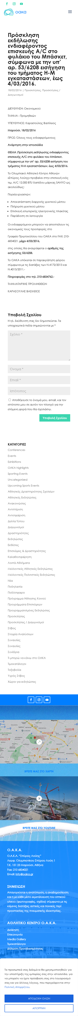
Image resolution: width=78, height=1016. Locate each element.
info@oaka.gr (24, 874)
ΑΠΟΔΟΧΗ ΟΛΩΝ (39, 998)
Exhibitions (14, 462)
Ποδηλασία (15, 586)
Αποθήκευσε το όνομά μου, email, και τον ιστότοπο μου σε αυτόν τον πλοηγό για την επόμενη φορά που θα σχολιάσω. (37, 404)
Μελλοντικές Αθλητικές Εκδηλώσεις (30, 568)
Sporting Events (18, 473)
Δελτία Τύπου (16, 521)
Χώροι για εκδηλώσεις (22, 681)
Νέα (10, 580)
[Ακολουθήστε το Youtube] (21, 4)
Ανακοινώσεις (17, 503)
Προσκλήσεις (33, 90)
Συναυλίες (14, 640)
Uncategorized (17, 479)
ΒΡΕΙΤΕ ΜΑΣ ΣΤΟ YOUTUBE (39, 827)
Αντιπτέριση (15, 509)
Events (12, 456)
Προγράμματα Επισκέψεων (25, 604)
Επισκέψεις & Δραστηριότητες (27, 551)
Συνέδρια (13, 652)
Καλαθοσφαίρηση (20, 557)
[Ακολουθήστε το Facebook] (7, 4)
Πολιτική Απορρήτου (17, 987)
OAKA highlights (18, 467)
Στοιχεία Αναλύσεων (20, 634)
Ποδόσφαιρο (16, 592)
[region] (39, 987)
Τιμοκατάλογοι (17, 664)
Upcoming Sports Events (23, 485)
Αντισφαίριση (16, 515)
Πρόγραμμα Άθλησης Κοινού (27, 598)
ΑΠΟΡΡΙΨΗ (39, 1008)
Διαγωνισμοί (16, 527)
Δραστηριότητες (18, 533)
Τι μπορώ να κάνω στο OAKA (27, 658)
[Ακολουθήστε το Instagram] (14, 4)
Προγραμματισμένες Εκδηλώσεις (29, 610)
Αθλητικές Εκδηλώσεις (22, 497)
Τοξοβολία (14, 670)
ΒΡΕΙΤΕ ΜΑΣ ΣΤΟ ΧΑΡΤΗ (39, 771)
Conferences (16, 450)
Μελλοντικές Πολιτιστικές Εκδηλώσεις (31, 574)
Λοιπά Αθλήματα (19, 563)
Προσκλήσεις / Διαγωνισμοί (26, 622)
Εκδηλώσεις (15, 539)
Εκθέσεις (13, 545)
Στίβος (12, 628)
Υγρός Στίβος (16, 675)
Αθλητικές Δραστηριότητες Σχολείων (31, 491)
